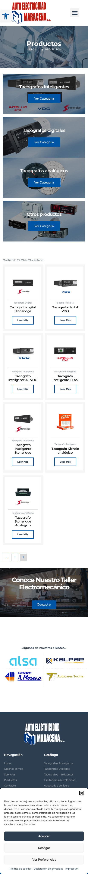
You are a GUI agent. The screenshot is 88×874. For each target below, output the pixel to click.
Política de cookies (21, 868)
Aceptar (44, 836)
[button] (5, 16)
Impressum (71, 868)
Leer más (22, 320)
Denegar (44, 848)
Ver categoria (44, 98)
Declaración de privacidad (48, 868)
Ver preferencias (44, 859)
